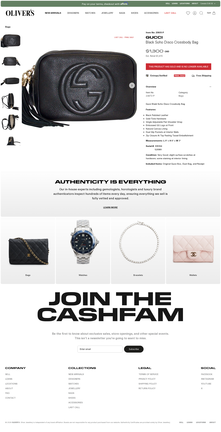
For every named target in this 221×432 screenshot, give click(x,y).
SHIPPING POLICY (148, 384)
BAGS (122, 13)
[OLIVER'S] (20, 13)
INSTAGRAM (207, 379)
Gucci (154, 37)
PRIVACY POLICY (147, 379)
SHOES (134, 13)
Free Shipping (203, 76)
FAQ (7, 393)
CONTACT (10, 398)
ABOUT (195, 4)
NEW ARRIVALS (53, 13)
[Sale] (179, 76)
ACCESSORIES (151, 13)
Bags (8, 27)
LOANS (175, 4)
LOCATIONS (185, 4)
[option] (79, 88)
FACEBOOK (206, 374)
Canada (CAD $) (206, 3)
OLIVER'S (16, 422)
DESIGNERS (73, 13)
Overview (151, 87)
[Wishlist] (188, 13)
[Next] (141, 4)
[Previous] (79, 4)
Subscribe (134, 349)
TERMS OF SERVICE (148, 374)
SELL (168, 4)
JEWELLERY (107, 13)
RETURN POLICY (147, 389)
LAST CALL (170, 13)
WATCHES (90, 13)
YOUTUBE (206, 384)
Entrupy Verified (158, 76)
